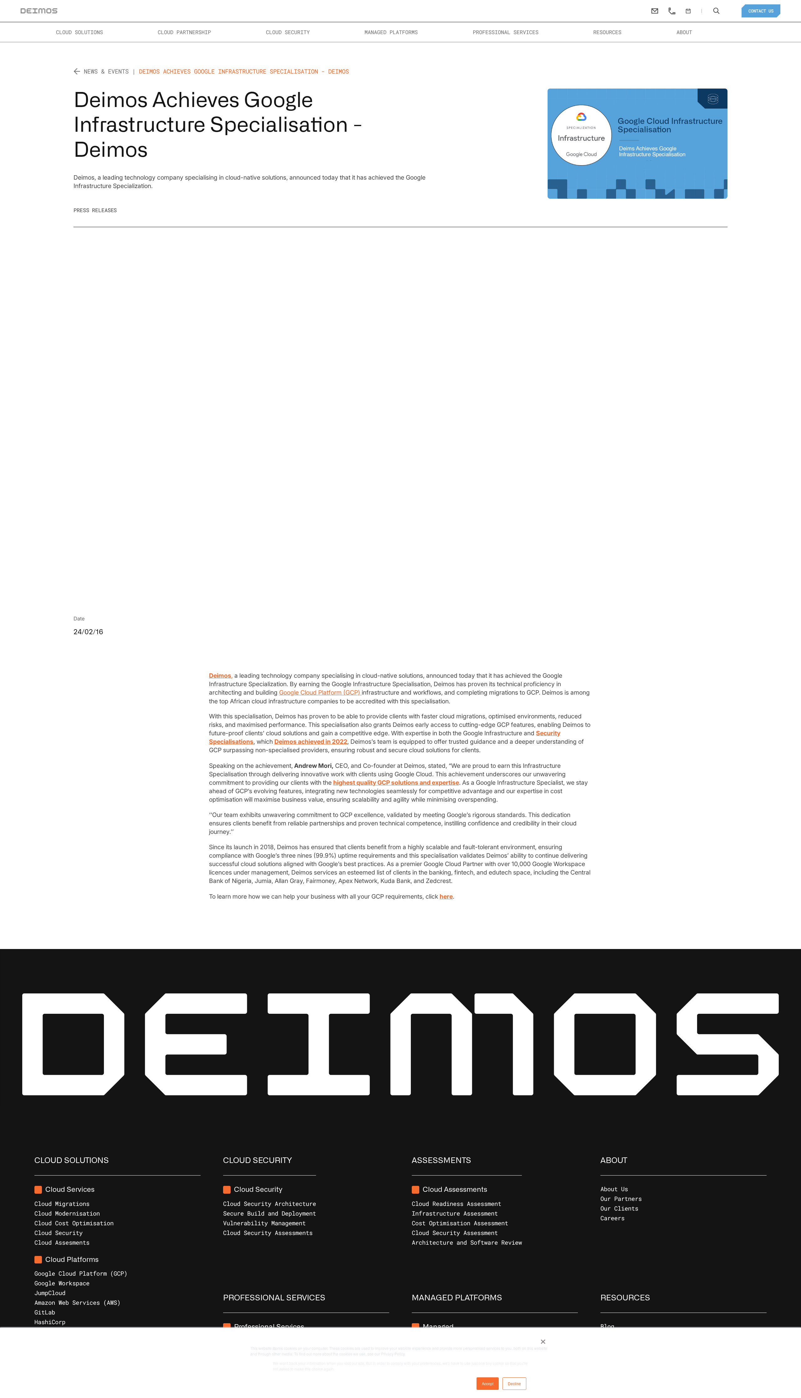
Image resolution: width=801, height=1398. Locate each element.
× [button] (543, 1339)
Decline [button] (514, 1383)
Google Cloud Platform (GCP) (320, 692)
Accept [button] (487, 1383)
